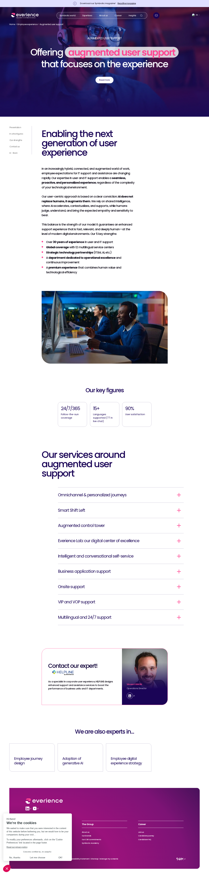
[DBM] (180, 859)
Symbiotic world (67, 15)
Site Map (94, 859)
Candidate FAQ (144, 839)
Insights (132, 15)
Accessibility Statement (79, 859)
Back (15, 153)
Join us (141, 832)
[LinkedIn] (130, 696)
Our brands (86, 836)
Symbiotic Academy (90, 843)
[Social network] (27, 808)
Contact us (14, 146)
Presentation (15, 127)
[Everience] (24, 15)
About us (103, 15)
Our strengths (15, 140)
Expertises (87, 15)
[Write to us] (156, 15)
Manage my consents (109, 859)
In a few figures (16, 133)
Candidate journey (146, 836)
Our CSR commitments (91, 839)
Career (118, 15)
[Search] (141, 15)
